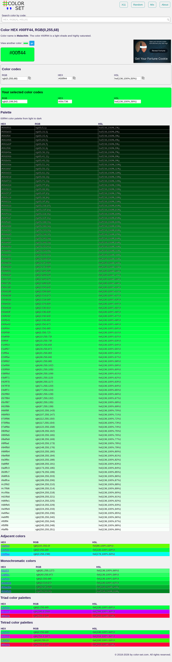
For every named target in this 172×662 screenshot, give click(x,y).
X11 (124, 4)
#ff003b (5, 615)
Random (138, 4)
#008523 (6, 591)
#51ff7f (5, 570)
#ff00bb (5, 636)
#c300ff (5, 611)
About (165, 4)
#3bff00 (5, 640)
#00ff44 (5, 550)
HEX (60, 75)
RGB (4, 75)
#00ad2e (6, 587)
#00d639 (6, 582)
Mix (152, 4)
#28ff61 (5, 574)
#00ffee (5, 554)
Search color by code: (14, 15)
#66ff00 (5, 545)
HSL (116, 75)
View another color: (12, 43)
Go (168, 19)
